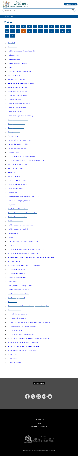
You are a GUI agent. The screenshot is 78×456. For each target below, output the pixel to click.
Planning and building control (17, 184)
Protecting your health (15, 330)
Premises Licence (14, 261)
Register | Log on (70, 4)
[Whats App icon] (39, 404)
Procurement (12, 302)
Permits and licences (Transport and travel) (22, 156)
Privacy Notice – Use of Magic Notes (19, 285)
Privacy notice (12, 281)
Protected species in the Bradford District (22, 326)
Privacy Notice (39, 419)
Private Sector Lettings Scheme (18, 294)
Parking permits (13, 55)
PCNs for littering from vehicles (18, 144)
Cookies (39, 416)
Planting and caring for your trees (19, 200)
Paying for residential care (16, 124)
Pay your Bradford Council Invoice (19, 103)
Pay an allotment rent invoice (17, 95)
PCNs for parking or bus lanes (17, 148)
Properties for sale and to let (17, 314)
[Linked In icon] (50, 404)
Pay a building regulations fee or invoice (21, 83)
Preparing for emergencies (17, 273)
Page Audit (11, 43)
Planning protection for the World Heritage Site (23, 196)
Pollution (11, 237)
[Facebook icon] (28, 404)
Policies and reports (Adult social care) (20, 225)
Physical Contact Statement (17, 180)
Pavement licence (14, 75)
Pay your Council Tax (15, 111)
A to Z (39, 423)
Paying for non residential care (18, 120)
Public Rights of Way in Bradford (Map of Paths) (23, 350)
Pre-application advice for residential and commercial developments (31, 257)
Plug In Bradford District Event (18, 209)
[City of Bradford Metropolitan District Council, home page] (15, 7)
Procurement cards (14, 310)
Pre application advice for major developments (23, 253)
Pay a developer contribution (17, 87)
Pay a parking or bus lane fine (17, 91)
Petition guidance (14, 176)
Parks (10, 67)
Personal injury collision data (17, 164)
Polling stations (13, 233)
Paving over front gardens (16, 79)
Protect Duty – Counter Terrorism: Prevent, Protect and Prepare (29, 322)
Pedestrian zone (13, 152)
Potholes (11, 245)
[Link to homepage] (39, 439)
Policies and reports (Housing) (18, 229)
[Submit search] (73, 10)
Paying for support (14, 136)
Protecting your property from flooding (21, 334)
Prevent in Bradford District (17, 277)
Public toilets (12, 354)
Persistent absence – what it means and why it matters (26, 160)
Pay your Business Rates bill (17, 107)
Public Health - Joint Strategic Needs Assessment (24, 346)
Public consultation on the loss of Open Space (23, 342)
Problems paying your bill (16, 298)
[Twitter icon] (33, 404)
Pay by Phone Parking (15, 99)
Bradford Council (8, 16)
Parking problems (14, 59)
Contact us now (39, 383)
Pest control (12, 172)
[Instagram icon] (44, 404)
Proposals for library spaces (17, 318)
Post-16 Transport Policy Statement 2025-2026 (23, 241)
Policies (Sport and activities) (17, 217)
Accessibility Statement (39, 426)
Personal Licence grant (15, 168)
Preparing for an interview (16, 269)
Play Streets (12, 205)
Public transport (13, 358)
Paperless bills (12, 47)
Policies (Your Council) (15, 221)
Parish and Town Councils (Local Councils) (21, 51)
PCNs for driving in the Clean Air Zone (20, 140)
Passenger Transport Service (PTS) (19, 71)
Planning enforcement (15, 188)
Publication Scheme (15, 362)
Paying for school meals (16, 128)
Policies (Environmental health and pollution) (22, 213)
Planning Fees (12, 192)
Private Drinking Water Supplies (18, 290)
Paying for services (14, 132)
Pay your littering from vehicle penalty (20, 116)
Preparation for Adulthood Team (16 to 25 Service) (24, 265)
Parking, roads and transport (17, 63)
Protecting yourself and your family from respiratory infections (28, 338)
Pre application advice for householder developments (26, 249)
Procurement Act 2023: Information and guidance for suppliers (28, 306)
